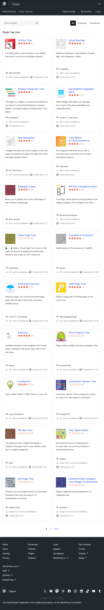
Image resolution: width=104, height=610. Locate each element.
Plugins (31, 553)
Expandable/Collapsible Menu (81, 90)
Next (57, 529)
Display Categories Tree (31, 89)
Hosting (6, 553)
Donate (83, 553)
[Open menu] (100, 4)
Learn (55, 544)
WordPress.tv (60, 558)
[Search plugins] (36, 23)
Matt (6, 570)
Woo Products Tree (79, 332)
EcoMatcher (24, 381)
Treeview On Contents (81, 235)
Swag (82, 558)
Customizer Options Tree (82, 381)
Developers (58, 553)
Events (82, 549)
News (5, 549)
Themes (31, 549)
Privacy (6, 558)
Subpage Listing (26, 186)
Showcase (33, 544)
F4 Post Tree (25, 40)
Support (57, 549)
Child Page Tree (77, 284)
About (5, 544)
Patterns (32, 558)
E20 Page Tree (26, 478)
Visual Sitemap (77, 40)
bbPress (8, 575)
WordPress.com (11, 566)
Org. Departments (78, 430)
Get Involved (85, 544)
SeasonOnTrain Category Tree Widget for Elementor (83, 480)
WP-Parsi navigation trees (83, 186)
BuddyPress (9, 580)
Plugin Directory (9, 11)
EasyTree (23, 332)
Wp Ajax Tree (25, 430)
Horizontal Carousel (28, 284)
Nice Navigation (26, 137)
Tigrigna (12, 591)
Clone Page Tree (27, 235)
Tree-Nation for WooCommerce (79, 139)
